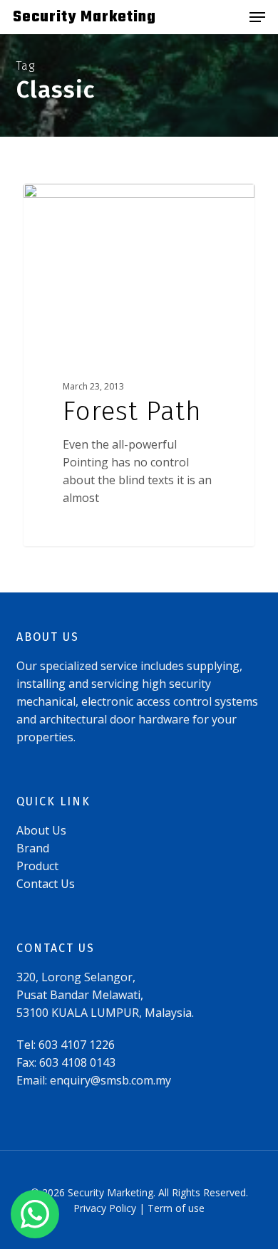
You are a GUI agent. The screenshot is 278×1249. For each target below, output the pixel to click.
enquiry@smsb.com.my (110, 1080)
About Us (41, 830)
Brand (32, 848)
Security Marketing (84, 17)
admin (65, 200)
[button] (257, 17)
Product (37, 866)
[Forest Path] (139, 365)
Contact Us (45, 884)
